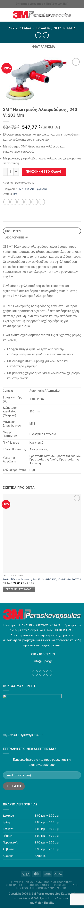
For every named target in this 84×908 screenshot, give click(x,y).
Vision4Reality (44, 902)
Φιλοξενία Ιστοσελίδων (49, 898)
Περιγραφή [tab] (13, 230)
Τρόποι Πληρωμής (37, 885)
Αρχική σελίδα (19, 28)
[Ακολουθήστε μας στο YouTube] (49, 673)
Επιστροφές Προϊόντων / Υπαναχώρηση (42, 888)
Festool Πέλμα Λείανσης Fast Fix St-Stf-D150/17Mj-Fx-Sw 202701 (42, 579)
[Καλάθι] (79, 14)
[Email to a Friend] (27, 202)
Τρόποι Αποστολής (65, 885)
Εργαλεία (43, 28)
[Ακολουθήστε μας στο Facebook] (35, 673)
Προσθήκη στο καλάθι (44, 171)
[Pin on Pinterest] (34, 202)
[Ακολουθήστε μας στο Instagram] (42, 673)
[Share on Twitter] (20, 202)
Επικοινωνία (34, 882)
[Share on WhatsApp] (6, 202)
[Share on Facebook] (13, 202)
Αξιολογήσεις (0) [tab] (17, 237)
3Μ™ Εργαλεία (65, 28)
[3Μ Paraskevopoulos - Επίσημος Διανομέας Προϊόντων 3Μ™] (42, 15)
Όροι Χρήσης (14, 885)
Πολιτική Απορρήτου (58, 882)
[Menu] (5, 14)
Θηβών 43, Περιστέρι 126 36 (23, 735)
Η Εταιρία (17, 882)
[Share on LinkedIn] (41, 202)
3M (15, 193)
